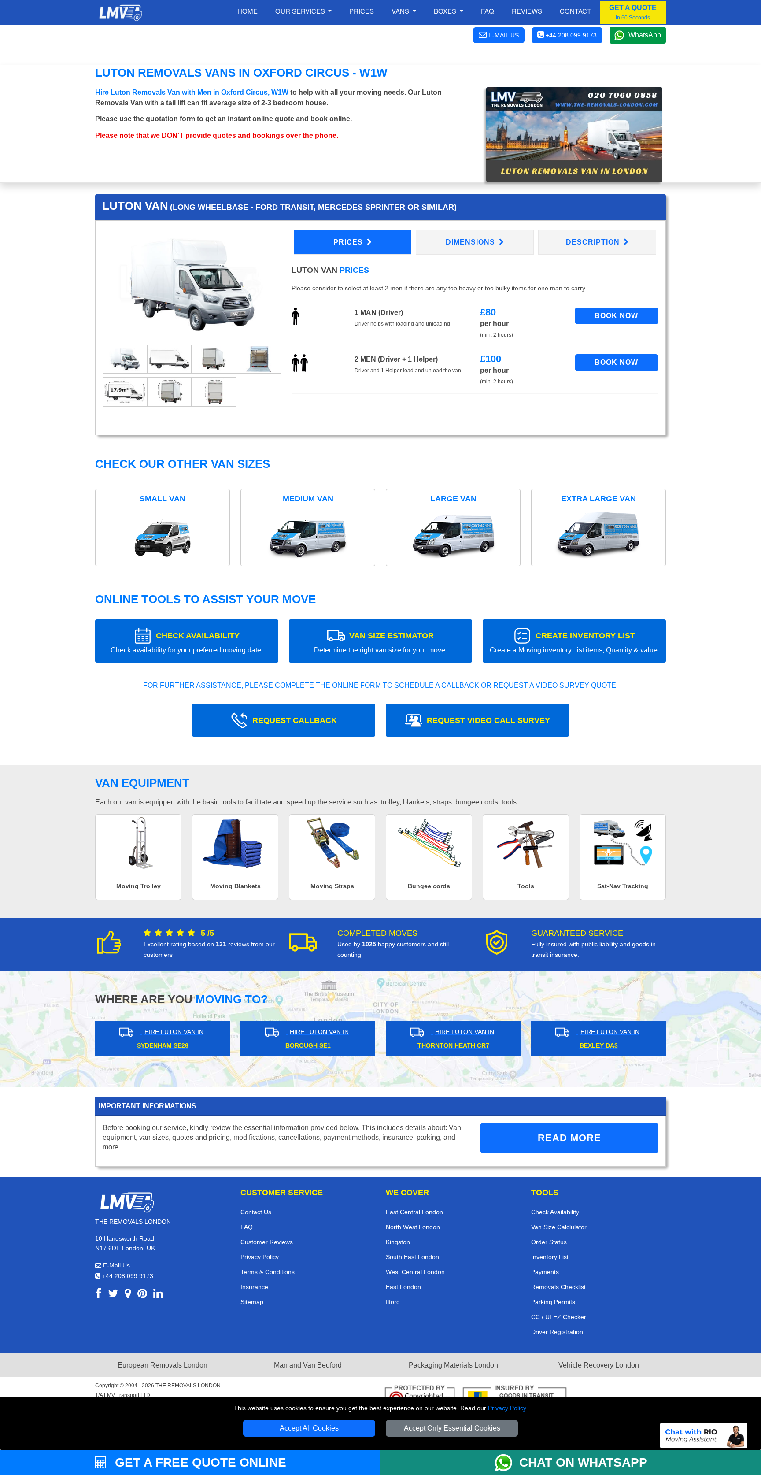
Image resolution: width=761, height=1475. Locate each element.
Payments (545, 1271)
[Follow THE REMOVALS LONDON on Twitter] (113, 1295)
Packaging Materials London (453, 1365)
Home (247, 10)
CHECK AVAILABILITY (187, 642)
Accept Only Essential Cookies (452, 1428)
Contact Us (255, 1212)
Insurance (254, 1286)
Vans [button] (401, 10)
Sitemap (251, 1301)
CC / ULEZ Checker (558, 1316)
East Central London (414, 1212)
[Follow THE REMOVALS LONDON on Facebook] (98, 1295)
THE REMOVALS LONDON (188, 1385)
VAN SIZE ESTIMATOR (380, 642)
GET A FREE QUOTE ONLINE (198, 1462)
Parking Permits (553, 1301)
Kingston (398, 1241)
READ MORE (569, 1137)
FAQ (246, 1226)
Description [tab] (594, 242)
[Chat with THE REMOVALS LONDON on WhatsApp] (507, 1462)
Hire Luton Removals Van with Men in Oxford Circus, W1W (191, 92)
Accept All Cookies (309, 1428)
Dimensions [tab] (471, 242)
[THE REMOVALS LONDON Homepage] (120, 12)
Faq (487, 10)
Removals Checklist (558, 1286)
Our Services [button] (301, 10)
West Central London (415, 1271)
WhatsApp (644, 35)
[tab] (125, 358)
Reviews (527, 10)
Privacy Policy (507, 1408)
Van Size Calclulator (559, 1226)
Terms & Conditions (267, 1271)
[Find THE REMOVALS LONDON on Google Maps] (128, 1295)
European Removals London (162, 1365)
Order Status (549, 1241)
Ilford (393, 1301)
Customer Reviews (266, 1241)
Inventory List (550, 1256)
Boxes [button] (446, 10)
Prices (361, 10)
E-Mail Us (115, 1265)
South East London (412, 1256)
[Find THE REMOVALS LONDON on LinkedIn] (158, 1295)
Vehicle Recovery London (598, 1365)
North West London (413, 1226)
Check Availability (555, 1212)
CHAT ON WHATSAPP (583, 1462)
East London (403, 1286)
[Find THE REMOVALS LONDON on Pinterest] (142, 1295)
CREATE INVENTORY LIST (574, 642)
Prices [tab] (349, 242)
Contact (575, 10)
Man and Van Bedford (308, 1365)
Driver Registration (557, 1331)
